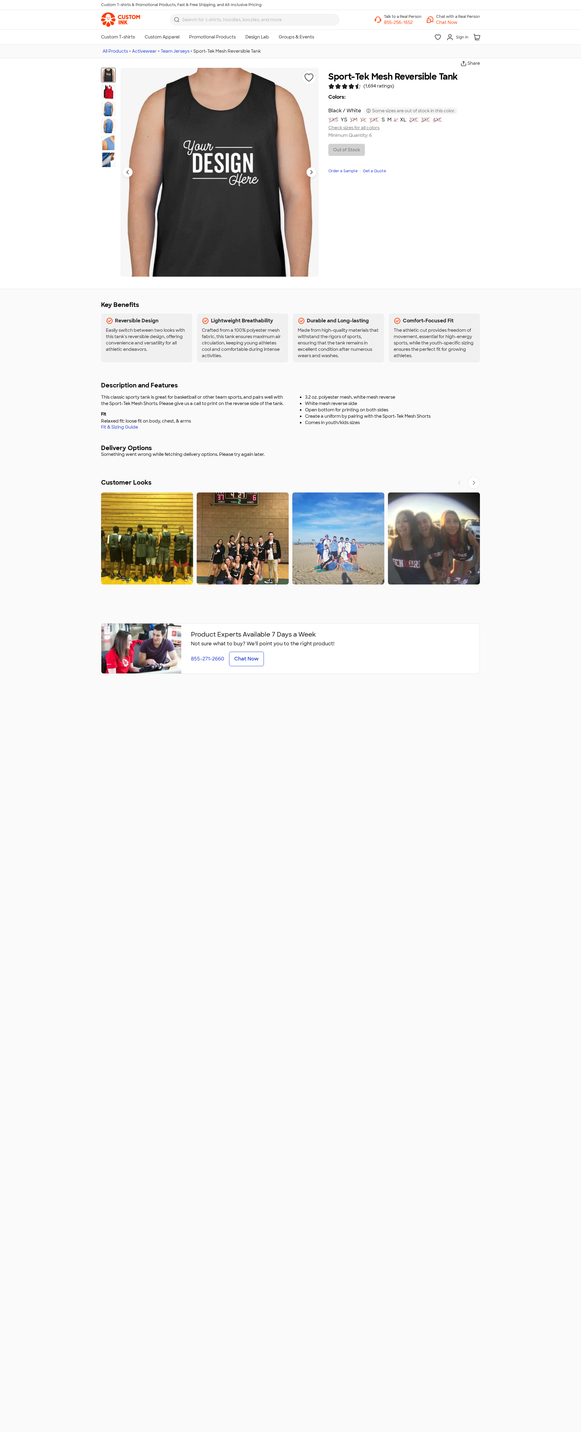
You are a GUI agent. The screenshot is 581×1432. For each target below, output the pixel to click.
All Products (115, 51)
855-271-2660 (207, 659)
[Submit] (176, 20)
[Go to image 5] (108, 143)
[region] (290, 538)
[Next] (474, 483)
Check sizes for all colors (353, 127)
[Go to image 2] (108, 92)
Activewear (144, 51)
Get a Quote (374, 171)
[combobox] (255, 20)
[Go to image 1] (108, 75)
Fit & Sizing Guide (119, 427)
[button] (458, 22)
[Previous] (459, 483)
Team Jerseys (175, 51)
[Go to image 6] (108, 160)
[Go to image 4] (108, 126)
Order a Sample (343, 171)
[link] (120, 19)
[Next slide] (311, 172)
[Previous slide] (128, 172)
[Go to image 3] (108, 109)
